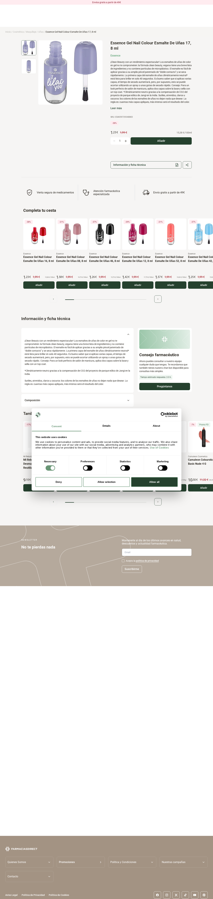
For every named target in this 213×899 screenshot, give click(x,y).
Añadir (38, 285)
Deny (59, 481)
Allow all (154, 481)
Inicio (8, 31)
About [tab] (156, 425)
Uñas (41, 31)
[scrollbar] (105, 300)
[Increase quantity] (125, 141)
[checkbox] (123, 560)
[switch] (88, 468)
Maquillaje (31, 31)
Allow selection (107, 481)
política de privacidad (147, 560)
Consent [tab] (57, 426)
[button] (81, 862)
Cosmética (18, 31)
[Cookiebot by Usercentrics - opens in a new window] (163, 414)
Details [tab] (107, 425)
